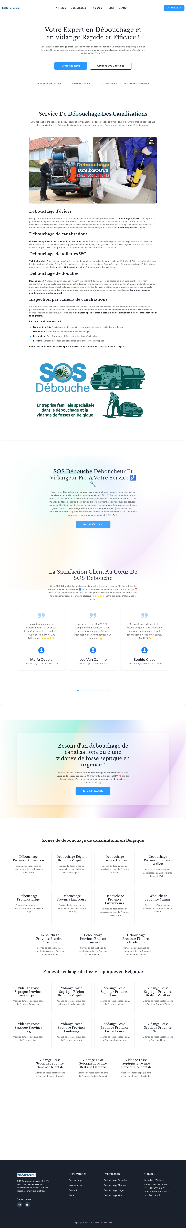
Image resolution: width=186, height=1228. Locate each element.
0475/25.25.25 (174, 7)
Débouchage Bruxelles (115, 1180)
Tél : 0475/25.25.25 (154, 1188)
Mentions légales (153, 1195)
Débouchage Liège (113, 1190)
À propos (61, 8)
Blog (111, 8)
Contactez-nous (71, 65)
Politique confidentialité (156, 1191)
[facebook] (19, 1204)
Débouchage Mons (114, 1195)
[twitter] (27, 1204)
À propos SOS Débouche (110, 65)
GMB (71, 1195)
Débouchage (75, 1180)
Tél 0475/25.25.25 (93, 791)
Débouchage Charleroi (115, 1185)
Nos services (75, 1185)
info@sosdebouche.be (156, 1184)
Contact (123, 8)
